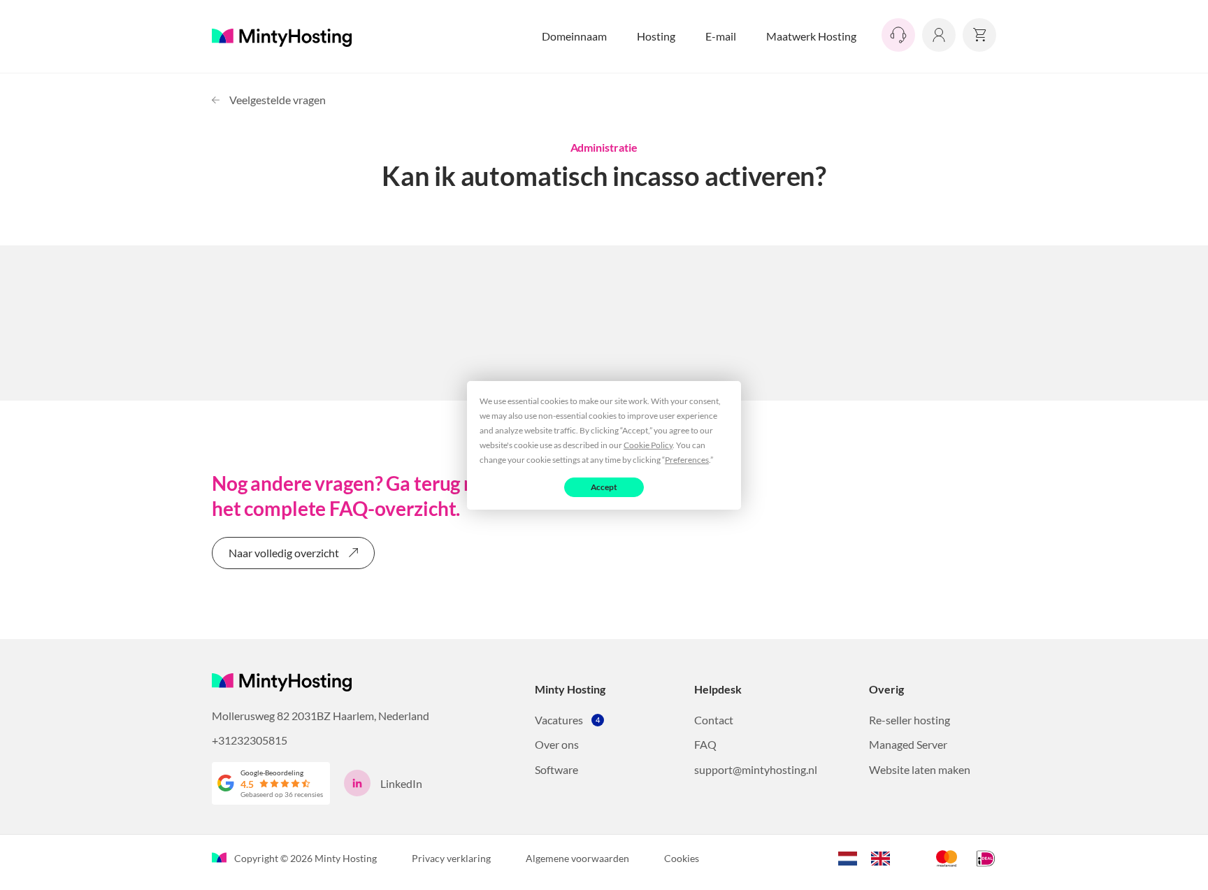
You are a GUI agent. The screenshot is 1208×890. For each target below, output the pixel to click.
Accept (604, 486)
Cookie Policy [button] (648, 444)
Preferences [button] (687, 459)
